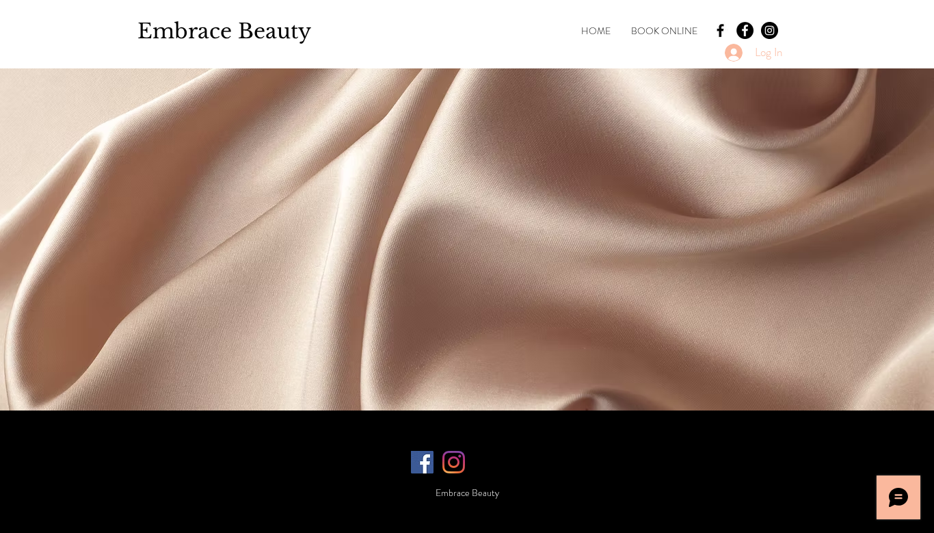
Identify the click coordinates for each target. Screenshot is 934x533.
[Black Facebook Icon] (720, 30)
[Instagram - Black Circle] (769, 30)
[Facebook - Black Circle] (744, 30)
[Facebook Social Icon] (422, 462)
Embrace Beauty (224, 31)
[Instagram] (453, 462)
